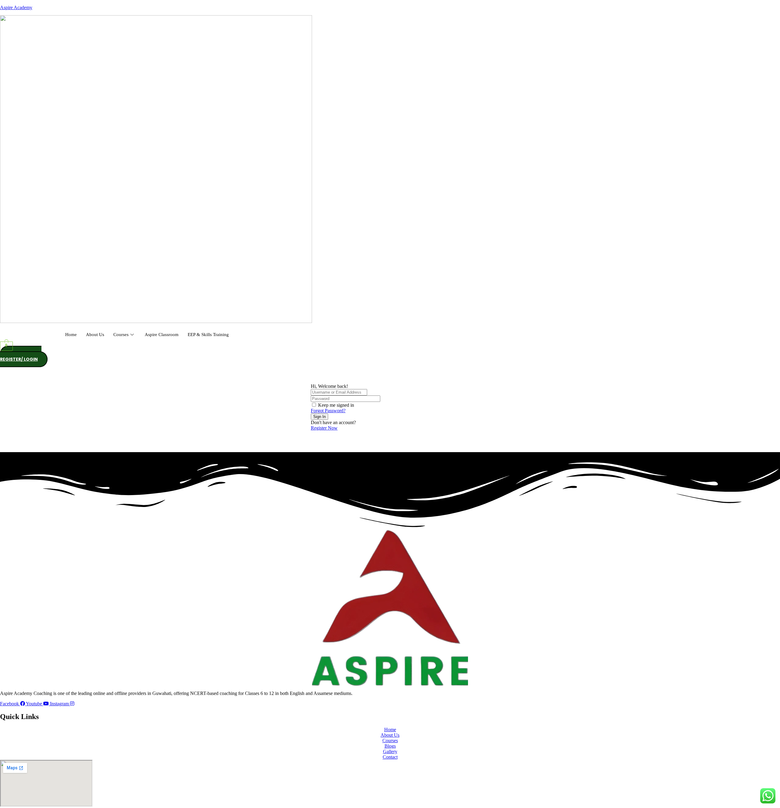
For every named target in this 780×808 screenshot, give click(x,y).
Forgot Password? (328, 410)
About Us (95, 334)
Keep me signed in (336, 405)
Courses (121, 334)
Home (71, 334)
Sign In (319, 416)
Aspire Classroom (162, 334)
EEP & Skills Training (208, 334)
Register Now (324, 428)
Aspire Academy (16, 7)
